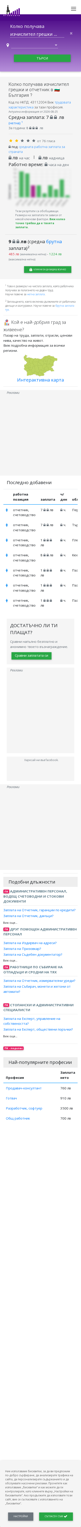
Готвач (11, 1098)
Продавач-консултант (24, 1088)
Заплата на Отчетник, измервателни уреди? (39, 980)
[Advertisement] (40, 435)
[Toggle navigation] (74, 9)
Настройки (21, 1516)
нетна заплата (36, 294)
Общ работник (18, 1118)
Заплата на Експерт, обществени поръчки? (38, 1029)
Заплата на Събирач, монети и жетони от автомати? (37, 989)
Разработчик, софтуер (24, 1108)
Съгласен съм (54, 1516)
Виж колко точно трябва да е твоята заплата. (40, 223)
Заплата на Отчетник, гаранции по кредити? (39, 909)
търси (42, 58)
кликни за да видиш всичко (49, 269)
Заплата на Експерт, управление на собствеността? (31, 1021)
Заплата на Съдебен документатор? (32, 954)
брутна (54, 241)
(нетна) (16, 123)
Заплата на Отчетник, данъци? (28, 915)
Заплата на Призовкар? (22, 948)
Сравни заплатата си (31, 655)
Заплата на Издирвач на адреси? (30, 942)
